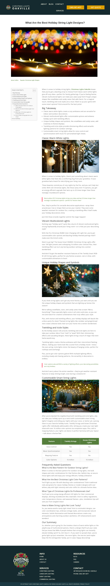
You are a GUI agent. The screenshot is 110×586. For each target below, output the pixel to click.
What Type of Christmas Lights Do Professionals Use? (23, 112)
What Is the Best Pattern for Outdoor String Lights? (24, 106)
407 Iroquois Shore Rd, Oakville (85, 571)
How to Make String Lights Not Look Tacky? (24, 116)
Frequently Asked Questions (20, 104)
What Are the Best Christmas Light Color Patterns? (25, 109)
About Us (43, 559)
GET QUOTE (96, 7)
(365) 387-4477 (75, 7)
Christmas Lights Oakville (80, 89)
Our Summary (16, 118)
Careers (76, 562)
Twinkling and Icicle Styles (19, 100)
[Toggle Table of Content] (33, 90)
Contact (59, 4)
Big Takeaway (16, 93)
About (44, 4)
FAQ (74, 559)
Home (42, 557)
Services (60, 10)
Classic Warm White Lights (19, 94)
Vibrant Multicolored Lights (20, 96)
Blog (51, 4)
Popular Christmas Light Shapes (29, 80)
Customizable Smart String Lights (21, 102)
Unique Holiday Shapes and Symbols (22, 98)
